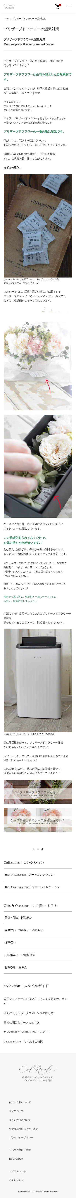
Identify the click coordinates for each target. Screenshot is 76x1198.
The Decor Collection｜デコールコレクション (32, 886)
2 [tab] (38, 849)
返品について (16, 1111)
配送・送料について (20, 1102)
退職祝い (10, 942)
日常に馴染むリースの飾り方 (22, 1022)
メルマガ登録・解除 (20, 1150)
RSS (11, 1158)
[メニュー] (69, 6)
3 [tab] (42, 849)
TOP (7, 18)
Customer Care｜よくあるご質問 (23, 1041)
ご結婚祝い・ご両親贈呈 (20, 954)
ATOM (19, 1158)
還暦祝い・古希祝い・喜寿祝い (24, 930)
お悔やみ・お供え (16, 967)
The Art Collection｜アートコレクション (29, 874)
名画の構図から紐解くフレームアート (27, 1031)
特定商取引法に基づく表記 (23, 1128)
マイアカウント (17, 1171)
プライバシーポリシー (21, 1137)
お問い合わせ (16, 1180)
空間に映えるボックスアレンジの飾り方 (28, 1013)
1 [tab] (33, 849)
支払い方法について (20, 1120)
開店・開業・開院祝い (18, 917)
